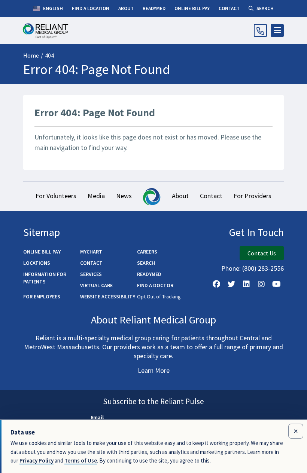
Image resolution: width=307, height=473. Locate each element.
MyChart (91, 251)
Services (91, 274)
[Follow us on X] (231, 284)
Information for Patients (44, 278)
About (180, 195)
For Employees (41, 296)
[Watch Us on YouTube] (276, 284)
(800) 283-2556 (263, 268)
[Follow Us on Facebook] (216, 284)
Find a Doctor (155, 285)
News (124, 195)
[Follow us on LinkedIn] (246, 284)
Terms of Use (80, 460)
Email (97, 417)
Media (96, 195)
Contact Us (261, 253)
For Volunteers (56, 195)
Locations (36, 262)
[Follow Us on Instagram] (261, 284)
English (52, 8)
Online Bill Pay (42, 251)
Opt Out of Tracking (159, 296)
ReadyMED (149, 274)
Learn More (154, 370)
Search (146, 262)
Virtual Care (96, 285)
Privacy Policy (36, 460)
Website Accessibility (107, 296)
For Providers (252, 195)
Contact (211, 195)
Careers (147, 251)
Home (31, 55)
